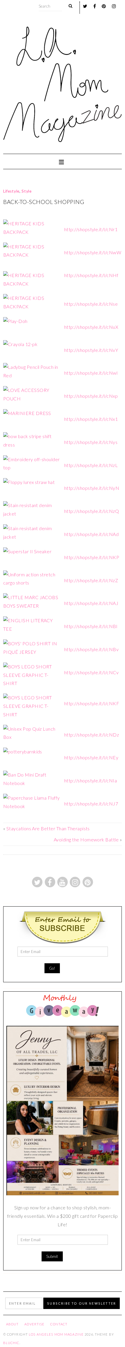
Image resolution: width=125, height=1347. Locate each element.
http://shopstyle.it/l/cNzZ (91, 580)
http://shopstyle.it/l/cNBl (90, 626)
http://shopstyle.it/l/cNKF (91, 703)
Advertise (34, 1324)
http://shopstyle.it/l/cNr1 (90, 229)
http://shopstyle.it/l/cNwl (90, 373)
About (12, 1324)
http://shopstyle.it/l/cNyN (91, 488)
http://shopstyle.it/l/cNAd (91, 534)
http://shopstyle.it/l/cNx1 (91, 419)
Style (26, 191)
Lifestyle (11, 191)
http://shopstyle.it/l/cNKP (91, 557)
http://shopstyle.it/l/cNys (90, 442)
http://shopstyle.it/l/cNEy (91, 757)
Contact (58, 1324)
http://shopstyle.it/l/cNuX (91, 327)
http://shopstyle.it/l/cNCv (91, 672)
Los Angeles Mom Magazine (56, 1334)
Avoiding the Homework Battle (86, 839)
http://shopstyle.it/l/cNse (91, 304)
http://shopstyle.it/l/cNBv (91, 649)
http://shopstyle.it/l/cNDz (91, 734)
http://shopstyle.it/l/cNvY (91, 350)
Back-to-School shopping (43, 201)
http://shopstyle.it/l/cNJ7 (91, 803)
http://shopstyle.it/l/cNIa (90, 780)
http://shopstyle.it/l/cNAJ (91, 603)
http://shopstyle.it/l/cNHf (91, 275)
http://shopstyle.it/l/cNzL (91, 465)
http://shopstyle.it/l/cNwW (92, 252)
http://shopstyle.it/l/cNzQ (91, 511)
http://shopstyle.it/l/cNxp (91, 396)
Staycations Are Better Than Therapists (48, 828)
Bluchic (11, 1343)
